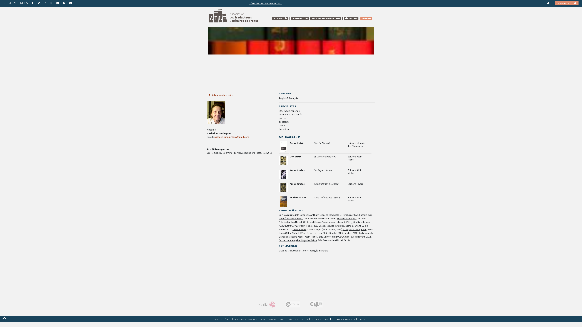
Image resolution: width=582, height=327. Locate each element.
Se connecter (564, 3)
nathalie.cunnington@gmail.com (231, 136)
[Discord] (64, 3)
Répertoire (351, 18)
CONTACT (263, 319)
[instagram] (51, 3)
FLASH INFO (362, 319)
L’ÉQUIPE (272, 319)
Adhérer (366, 18)
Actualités (280, 18)
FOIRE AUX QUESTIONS (320, 319)
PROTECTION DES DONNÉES (245, 319)
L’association (300, 18)
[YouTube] (57, 3)
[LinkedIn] (45, 3)
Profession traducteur (326, 18)
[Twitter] (38, 3)
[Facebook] (32, 3)
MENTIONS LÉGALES (223, 319)
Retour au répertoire (222, 94)
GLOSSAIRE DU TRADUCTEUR (343, 319)
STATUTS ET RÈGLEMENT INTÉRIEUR (293, 319)
